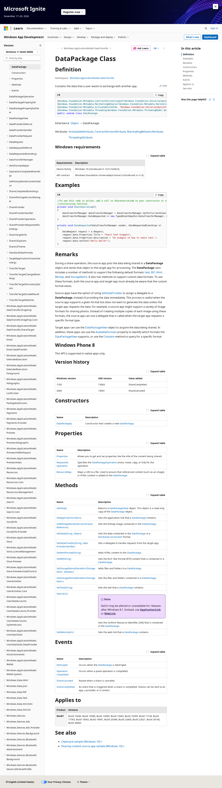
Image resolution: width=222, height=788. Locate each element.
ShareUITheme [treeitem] (17, 246)
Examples (188, 58)
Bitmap (59, 277)
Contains (109, 336)
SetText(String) (64, 587)
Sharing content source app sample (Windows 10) (91, 746)
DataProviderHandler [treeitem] (20, 130)
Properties (62, 456)
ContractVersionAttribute (110, 131)
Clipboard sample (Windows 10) (80, 741)
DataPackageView (96, 327)
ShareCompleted (66, 686)
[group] (111, 107)
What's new (192, 37)
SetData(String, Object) (69, 533)
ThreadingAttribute (80, 137)
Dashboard (210, 37)
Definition (188, 54)
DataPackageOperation (104, 462)
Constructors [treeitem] (19, 72)
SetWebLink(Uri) (65, 632)
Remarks (187, 62)
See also (187, 88)
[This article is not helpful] (214, 99)
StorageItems (79, 277)
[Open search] (206, 28)
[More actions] (164, 48)
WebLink (110, 613)
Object (75, 123)
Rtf (153, 272)
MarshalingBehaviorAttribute (145, 131)
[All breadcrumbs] (58, 48)
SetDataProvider (112, 293)
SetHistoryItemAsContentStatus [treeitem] (25, 183)
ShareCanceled (65, 680)
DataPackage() (64, 423)
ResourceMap (64, 472)
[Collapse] (40, 45)
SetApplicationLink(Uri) (69, 517)
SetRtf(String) (64, 558)
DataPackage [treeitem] (19, 66)
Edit (165, 85)
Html (159, 272)
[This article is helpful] (210, 99)
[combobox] (22, 52)
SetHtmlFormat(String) (69, 552)
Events (186, 79)
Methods (187, 75)
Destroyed (62, 664)
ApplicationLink (150, 609)
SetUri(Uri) (62, 593)
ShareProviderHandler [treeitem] (21, 213)
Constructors (190, 67)
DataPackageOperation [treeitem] (21, 96)
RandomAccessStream (110, 536)
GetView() (62, 508)
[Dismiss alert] (215, 6)
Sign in (214, 28)
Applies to (188, 84)
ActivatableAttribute (81, 131)
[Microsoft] (6, 28)
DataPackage (127, 423)
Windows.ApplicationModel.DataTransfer (86, 48)
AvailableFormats (106, 332)
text (147, 272)
